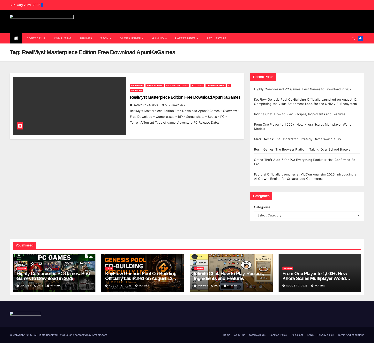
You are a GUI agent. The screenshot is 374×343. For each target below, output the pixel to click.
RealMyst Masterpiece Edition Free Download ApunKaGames (185, 97)
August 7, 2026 (297, 285)
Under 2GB (136, 90)
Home (226, 334)
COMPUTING (63, 38)
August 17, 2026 (120, 285)
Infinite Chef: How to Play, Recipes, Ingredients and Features (299, 114)
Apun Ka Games (155, 85)
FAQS (310, 334)
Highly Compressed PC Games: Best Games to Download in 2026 (304, 89)
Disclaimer (297, 334)
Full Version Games (177, 85)
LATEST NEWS (185, 38)
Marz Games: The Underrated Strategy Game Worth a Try (297, 139)
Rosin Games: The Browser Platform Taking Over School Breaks (302, 149)
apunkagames (175, 104)
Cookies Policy (278, 334)
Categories (262, 207)
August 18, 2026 (32, 285)
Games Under (131, 38)
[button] (353, 38)
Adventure (137, 85)
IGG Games (197, 85)
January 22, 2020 (146, 104)
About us (239, 334)
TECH (105, 38)
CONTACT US (36, 38)
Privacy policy (326, 334)
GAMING (158, 38)
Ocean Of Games (215, 85)
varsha (55, 285)
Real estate (216, 38)
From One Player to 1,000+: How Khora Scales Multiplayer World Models (314, 278)
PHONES (86, 38)
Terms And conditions (351, 334)
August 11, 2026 (209, 285)
